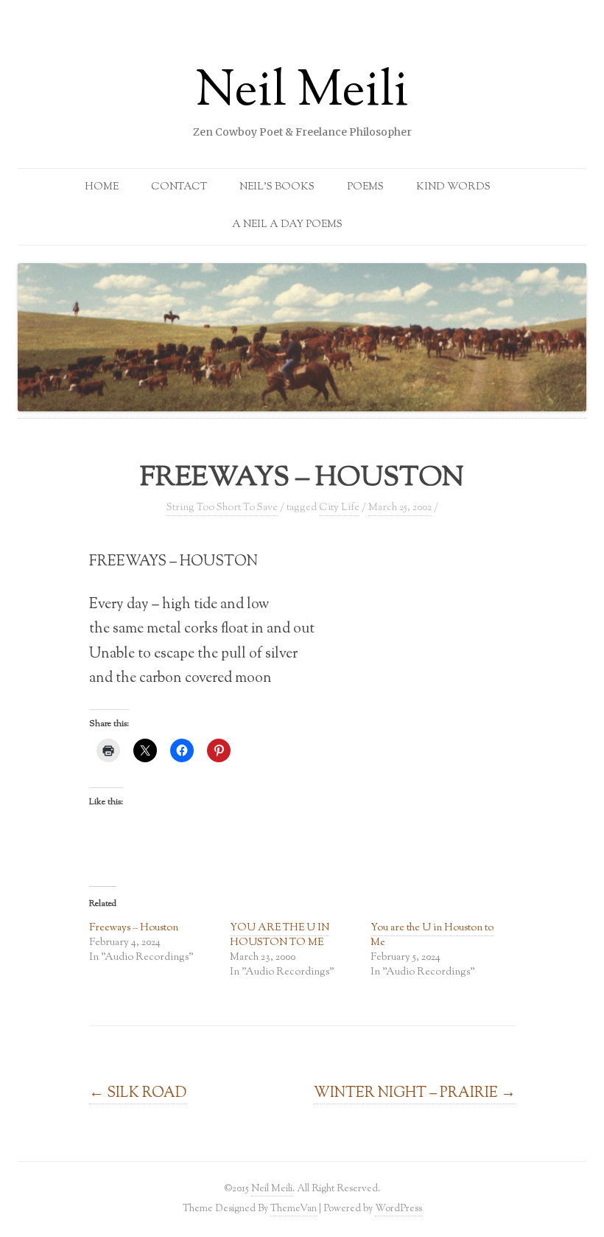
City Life (339, 508)
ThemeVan (293, 1209)
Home (102, 187)
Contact (179, 187)
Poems (365, 187)
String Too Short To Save (222, 508)
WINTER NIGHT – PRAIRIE (415, 1093)
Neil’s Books (277, 187)
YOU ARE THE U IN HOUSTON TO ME (279, 935)
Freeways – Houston (133, 928)
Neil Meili (302, 93)
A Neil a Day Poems (287, 224)
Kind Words (453, 187)
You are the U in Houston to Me (432, 935)
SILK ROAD (137, 1093)
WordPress (398, 1209)
